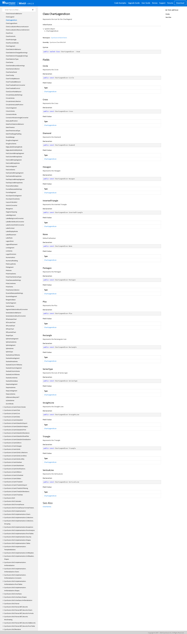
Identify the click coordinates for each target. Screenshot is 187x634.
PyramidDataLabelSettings (14, 293)
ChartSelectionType (12, 59)
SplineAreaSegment (12, 339)
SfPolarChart (10, 329)
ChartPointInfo (10, 36)
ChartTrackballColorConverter (15, 85)
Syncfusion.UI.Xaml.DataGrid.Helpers (16, 426)
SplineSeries (10, 348)
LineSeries (9, 251)
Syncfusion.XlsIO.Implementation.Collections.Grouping (18, 522)
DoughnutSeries (11, 144)
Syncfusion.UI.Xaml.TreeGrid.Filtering (16, 488)
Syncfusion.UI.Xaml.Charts (59, 38)
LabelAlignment (11, 215)
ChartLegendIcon (11, 20)
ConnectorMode (11, 114)
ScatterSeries (10, 306)
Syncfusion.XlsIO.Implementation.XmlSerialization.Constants (15, 576)
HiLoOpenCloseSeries (13, 199)
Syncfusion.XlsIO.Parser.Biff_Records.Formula (18, 613)
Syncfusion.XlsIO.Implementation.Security (17, 537)
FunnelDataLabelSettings (14, 189)
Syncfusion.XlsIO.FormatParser (14, 504)
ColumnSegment (11, 108)
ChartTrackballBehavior (13, 82)
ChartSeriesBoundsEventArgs (15, 66)
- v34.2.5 (30, 3)
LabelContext (10, 228)
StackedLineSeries (11, 378)
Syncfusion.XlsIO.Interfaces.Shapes (15, 597)
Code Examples (120, 3)
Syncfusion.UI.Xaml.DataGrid (13, 420)
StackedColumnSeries (13, 371)
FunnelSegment (11, 192)
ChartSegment (10, 46)
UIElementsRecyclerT (12, 397)
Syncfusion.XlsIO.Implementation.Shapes (17, 540)
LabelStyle (9, 238)
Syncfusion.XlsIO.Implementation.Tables (17, 543)
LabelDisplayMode (12, 231)
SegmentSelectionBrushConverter (17, 309)
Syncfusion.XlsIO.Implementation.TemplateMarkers (15, 548)
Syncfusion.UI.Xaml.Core (12, 413)
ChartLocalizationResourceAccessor (17, 27)
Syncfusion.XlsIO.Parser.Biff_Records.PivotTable (19, 626)
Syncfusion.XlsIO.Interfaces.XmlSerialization (18, 600)
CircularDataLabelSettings (14, 95)
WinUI (22, 3)
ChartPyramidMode (12, 43)
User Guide (146, 3)
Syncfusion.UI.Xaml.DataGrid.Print (15, 430)
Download (180, 3)
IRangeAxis (9, 209)
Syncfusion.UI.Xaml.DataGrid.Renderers (17, 433)
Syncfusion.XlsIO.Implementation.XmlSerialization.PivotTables (15, 582)
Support (162, 3)
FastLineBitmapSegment (14, 160)
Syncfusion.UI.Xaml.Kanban (13, 462)
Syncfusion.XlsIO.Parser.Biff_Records (16, 607)
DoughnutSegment (12, 140)
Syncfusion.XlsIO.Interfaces (13, 594)
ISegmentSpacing (11, 212)
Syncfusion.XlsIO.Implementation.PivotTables (19, 534)
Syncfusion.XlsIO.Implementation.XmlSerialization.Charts (15, 570)
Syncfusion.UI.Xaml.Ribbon (13, 472)
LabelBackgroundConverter (15, 218)
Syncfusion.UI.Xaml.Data (12, 417)
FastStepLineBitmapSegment (15, 179)
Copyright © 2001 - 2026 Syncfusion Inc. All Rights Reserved (166, 633)
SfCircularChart (10, 322)
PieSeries (9, 270)
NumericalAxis (10, 257)
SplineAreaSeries (11, 342)
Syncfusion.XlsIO (9, 498)
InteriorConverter (11, 205)
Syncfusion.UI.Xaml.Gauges (13, 446)
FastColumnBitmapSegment (15, 153)
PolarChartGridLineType (13, 277)
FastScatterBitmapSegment (14, 173)
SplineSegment (10, 345)
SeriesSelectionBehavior (13, 313)
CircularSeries (10, 98)
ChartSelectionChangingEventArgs (17, 56)
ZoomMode (9, 404)
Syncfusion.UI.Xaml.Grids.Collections (16, 452)
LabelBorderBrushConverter (15, 222)
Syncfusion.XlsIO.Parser (11, 604)
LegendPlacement (11, 244)
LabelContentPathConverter (15, 225)
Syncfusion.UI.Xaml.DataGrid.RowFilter (16, 436)
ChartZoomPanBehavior (13, 92)
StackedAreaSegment (13, 358)
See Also (168, 17)
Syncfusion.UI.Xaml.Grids (12, 449)
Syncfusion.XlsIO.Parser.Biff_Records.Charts (18, 610)
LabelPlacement (11, 235)
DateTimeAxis (10, 127)
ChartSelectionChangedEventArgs (16, 53)
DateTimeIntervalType (13, 131)
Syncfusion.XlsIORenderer (12, 629)
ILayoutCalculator (11, 202)
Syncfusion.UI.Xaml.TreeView (13, 495)
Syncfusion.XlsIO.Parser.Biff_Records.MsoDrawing (16, 618)
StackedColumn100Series (14, 365)
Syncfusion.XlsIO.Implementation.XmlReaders (19, 553)
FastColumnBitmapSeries (14, 157)
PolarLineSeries (11, 283)
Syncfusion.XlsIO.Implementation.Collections (18, 517)
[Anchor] (41, 59)
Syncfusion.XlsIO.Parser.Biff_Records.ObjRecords (19, 623)
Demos (154, 3)
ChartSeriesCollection (13, 69)
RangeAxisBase (10, 300)
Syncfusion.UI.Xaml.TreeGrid (13, 482)
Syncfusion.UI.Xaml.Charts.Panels (15, 407)
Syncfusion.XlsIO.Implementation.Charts (17, 514)
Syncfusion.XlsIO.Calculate (12, 501)
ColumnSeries (10, 111)
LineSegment (10, 248)
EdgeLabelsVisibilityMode (14, 150)
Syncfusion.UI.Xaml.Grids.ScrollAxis (15, 456)
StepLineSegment (11, 391)
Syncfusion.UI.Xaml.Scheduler (13, 475)
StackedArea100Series (13, 355)
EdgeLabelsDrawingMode (14, 147)
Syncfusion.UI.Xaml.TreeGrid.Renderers (16, 491)
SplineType (9, 352)
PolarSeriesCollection (12, 290)
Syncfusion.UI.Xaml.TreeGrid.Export (15, 485)
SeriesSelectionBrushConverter (16, 316)
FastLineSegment (11, 166)
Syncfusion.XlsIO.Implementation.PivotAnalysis (19, 530)
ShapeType (9, 335)
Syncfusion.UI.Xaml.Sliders (12, 478)
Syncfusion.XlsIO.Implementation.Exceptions (18, 527)
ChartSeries (9, 62)
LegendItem (10, 241)
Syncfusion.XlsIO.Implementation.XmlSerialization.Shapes (15, 589)
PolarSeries (9, 287)
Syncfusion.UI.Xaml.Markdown (14, 465)
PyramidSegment (11, 296)
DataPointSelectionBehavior (15, 124)
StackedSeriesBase (12, 381)
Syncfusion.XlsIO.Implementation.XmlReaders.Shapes (19, 557)
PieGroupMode (11, 264)
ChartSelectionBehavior (13, 49)
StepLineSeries (10, 394)
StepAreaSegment (11, 384)
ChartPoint (9, 33)
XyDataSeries (10, 400)
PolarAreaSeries (11, 274)
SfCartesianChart (11, 319)
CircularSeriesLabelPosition (14, 105)
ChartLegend (10, 17)
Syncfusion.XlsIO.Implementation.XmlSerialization (15, 563)
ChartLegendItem (11, 23)
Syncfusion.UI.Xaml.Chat (12, 410)
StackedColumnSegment (14, 368)
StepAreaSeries (10, 387)
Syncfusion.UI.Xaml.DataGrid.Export (15, 423)
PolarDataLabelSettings (13, 280)
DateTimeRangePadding (13, 134)
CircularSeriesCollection (13, 101)
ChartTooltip (10, 75)
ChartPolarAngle (11, 40)
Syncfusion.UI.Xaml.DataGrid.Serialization (17, 439)
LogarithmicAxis (11, 254)
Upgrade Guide (134, 3)
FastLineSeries (10, 170)
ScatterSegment (11, 303)
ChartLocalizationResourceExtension (17, 30)
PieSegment (10, 267)
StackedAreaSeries (12, 361)
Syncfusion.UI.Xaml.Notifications (14, 469)
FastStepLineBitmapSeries (14, 183)
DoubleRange (10, 137)
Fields (167, 14)
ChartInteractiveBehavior (14, 14)
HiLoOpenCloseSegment (14, 196)
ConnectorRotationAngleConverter (17, 118)
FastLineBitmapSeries (13, 163)
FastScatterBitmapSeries (14, 176)
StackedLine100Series (13, 374)
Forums (170, 3)
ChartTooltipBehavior (13, 79)
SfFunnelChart (10, 326)
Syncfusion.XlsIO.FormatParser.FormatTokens (19, 508)
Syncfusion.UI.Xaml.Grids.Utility (14, 459)
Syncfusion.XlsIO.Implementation (15, 511)
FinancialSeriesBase (12, 186)
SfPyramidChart (11, 332)
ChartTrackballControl (13, 88)
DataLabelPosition (12, 121)
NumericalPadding (12, 261)
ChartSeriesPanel (11, 72)
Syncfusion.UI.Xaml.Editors (12, 443)
